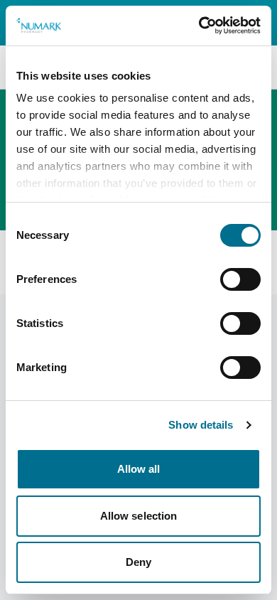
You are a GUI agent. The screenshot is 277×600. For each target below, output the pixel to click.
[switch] (240, 279)
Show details (200, 425)
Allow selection (139, 516)
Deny (138, 562)
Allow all (139, 469)
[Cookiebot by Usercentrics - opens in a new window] (199, 25)
